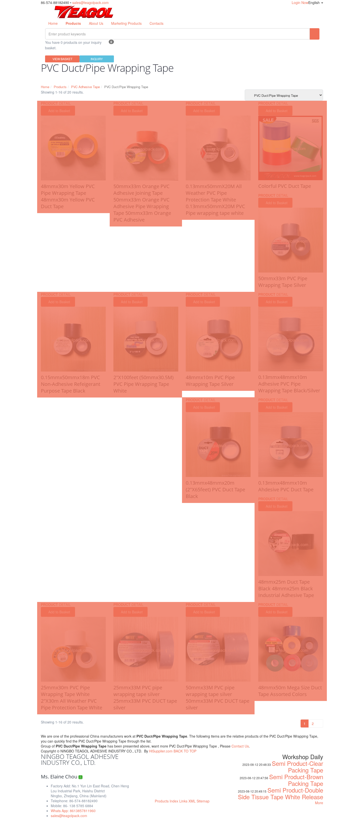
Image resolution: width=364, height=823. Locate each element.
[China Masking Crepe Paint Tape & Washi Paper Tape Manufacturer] (84, 11)
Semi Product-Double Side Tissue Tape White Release (280, 793)
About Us (96, 23)
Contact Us (240, 746)
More (319, 802)
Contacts (156, 23)
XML (192, 800)
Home (53, 23)
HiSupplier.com (161, 750)
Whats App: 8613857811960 (73, 810)
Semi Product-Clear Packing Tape (297, 766)
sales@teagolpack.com (90, 2)
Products (60, 86)
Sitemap (203, 800)
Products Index (166, 800)
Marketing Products (126, 23)
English (314, 2)
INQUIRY (97, 59)
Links (183, 800)
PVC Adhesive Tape (85, 86)
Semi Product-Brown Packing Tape (296, 780)
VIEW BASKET (62, 59)
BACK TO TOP (185, 750)
